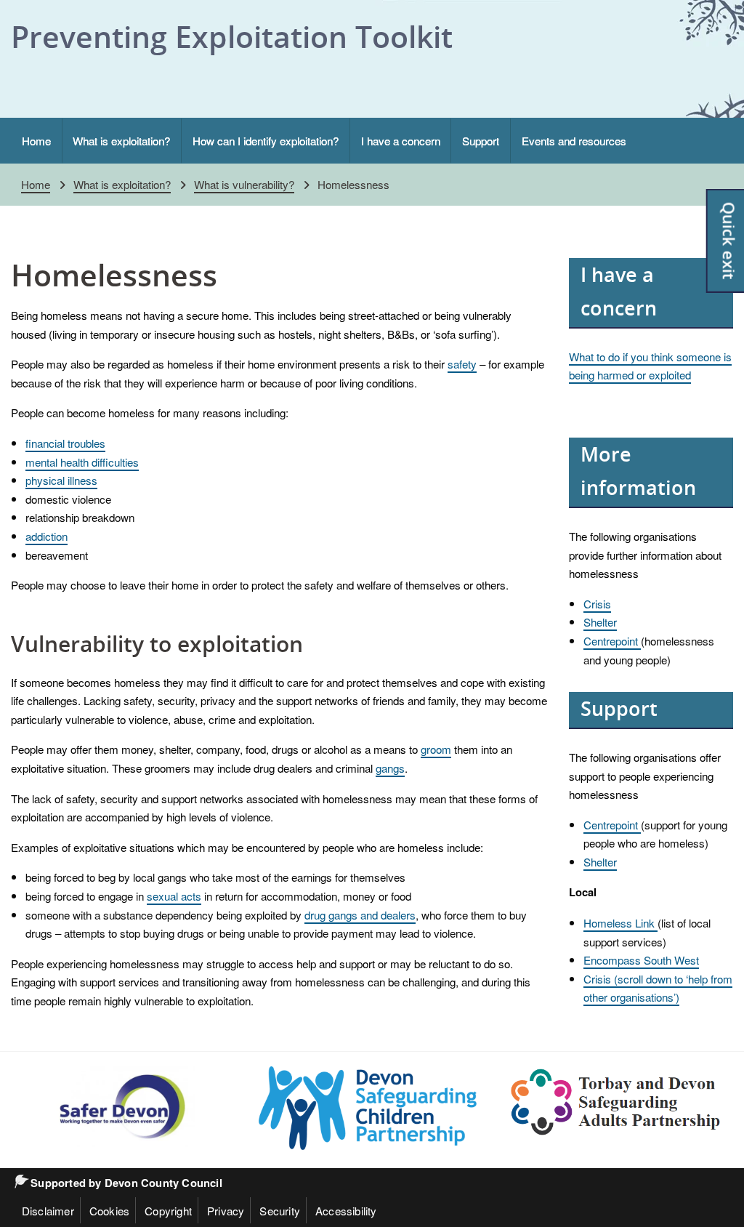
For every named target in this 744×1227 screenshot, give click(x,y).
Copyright (168, 1210)
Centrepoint (612, 640)
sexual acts (174, 896)
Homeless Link (620, 922)
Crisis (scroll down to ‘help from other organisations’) (657, 987)
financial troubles (65, 443)
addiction (46, 536)
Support (480, 140)
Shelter (600, 621)
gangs (390, 768)
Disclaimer (48, 1210)
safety (462, 363)
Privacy (225, 1210)
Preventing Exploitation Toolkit (232, 36)
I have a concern (400, 140)
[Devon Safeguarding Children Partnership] (368, 1108)
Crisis (597, 603)
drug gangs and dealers (360, 914)
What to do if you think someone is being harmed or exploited (650, 365)
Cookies (109, 1210)
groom (436, 749)
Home (36, 140)
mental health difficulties (82, 462)
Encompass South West (641, 959)
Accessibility (346, 1210)
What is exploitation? (121, 140)
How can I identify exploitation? (266, 140)
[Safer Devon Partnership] (120, 1106)
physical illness (61, 480)
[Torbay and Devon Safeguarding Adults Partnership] (616, 1102)
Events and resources (574, 140)
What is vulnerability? (244, 184)
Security (279, 1210)
